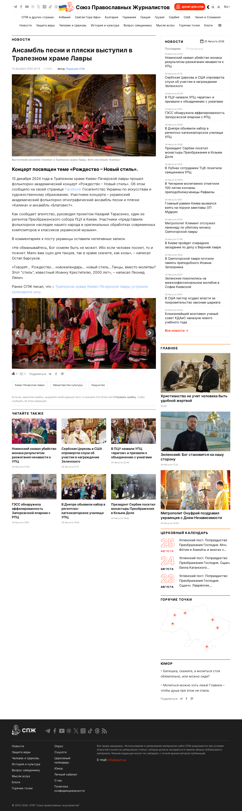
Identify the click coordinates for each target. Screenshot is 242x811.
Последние (173, 48)
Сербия (174, 17)
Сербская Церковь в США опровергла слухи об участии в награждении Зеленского (194, 82)
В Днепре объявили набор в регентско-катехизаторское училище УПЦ (194, 132)
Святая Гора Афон (87, 17)
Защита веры (45, 25)
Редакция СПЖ (75, 68)
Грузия (159, 17)
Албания (65, 17)
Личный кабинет (65, 774)
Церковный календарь (184, 533)
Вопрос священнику (138, 25)
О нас (58, 780)
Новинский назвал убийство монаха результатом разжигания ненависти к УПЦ (194, 62)
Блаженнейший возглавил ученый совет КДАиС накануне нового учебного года (191, 318)
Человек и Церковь (72, 25)
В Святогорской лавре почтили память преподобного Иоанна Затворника (189, 263)
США (187, 17)
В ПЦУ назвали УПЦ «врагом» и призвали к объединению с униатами (131, 453)
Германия (129, 17)
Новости (25, 25)
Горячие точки (189, 25)
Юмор (167, 663)
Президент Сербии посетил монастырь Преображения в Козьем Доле (133, 509)
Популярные (194, 48)
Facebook (73, 189)
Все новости (175, 330)
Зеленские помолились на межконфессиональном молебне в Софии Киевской (192, 282)
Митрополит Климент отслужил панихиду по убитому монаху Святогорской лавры (190, 227)
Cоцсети (60, 752)
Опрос (58, 746)
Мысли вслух (165, 25)
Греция (145, 17)
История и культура (105, 25)
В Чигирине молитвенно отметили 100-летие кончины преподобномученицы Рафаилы (192, 188)
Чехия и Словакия (208, 17)
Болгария (111, 17)
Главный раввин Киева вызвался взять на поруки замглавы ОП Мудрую (190, 207)
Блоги (208, 25)
